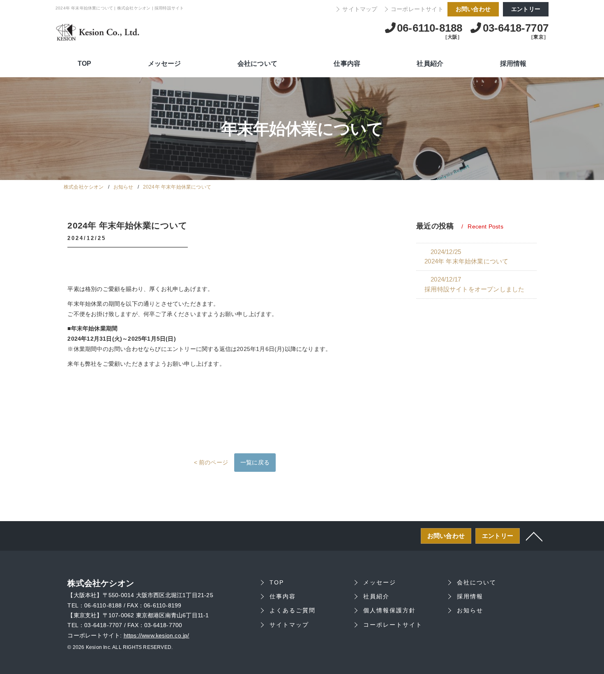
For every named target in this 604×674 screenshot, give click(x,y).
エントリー (525, 9)
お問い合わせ (473, 9)
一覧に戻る (255, 462)
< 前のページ (211, 462)
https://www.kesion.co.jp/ (156, 635)
